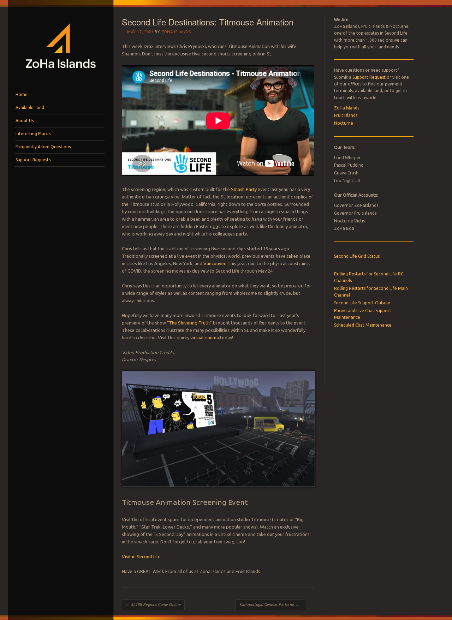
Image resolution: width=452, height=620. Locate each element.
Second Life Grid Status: (357, 256)
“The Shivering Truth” (189, 322)
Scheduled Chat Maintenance (363, 325)
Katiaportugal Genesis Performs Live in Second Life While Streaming (272, 604)
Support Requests (33, 159)
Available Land (30, 107)
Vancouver (214, 263)
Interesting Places (33, 133)
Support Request (369, 77)
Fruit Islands (345, 115)
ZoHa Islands (176, 32)
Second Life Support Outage (362, 302)
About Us (25, 120)
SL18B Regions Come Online (153, 604)
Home (22, 94)
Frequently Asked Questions (43, 146)
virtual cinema (204, 337)
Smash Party (244, 189)
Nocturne (343, 123)
